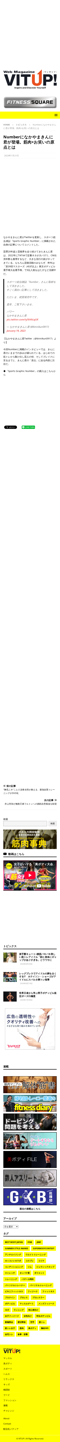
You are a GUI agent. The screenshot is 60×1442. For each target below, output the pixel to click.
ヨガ (7, 1309)
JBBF (39, 1242)
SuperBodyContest (43, 1248)
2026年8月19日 (26, 983)
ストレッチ (10, 1272)
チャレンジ (8, 1410)
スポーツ (7, 1368)
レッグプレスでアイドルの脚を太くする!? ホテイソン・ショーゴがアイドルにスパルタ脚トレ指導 (37, 976)
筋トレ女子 (10, 1328)
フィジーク (33, 1291)
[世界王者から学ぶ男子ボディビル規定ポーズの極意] (10, 996)
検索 (5, 819)
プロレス (24, 1297)
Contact (7, 1423)
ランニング (19, 1309)
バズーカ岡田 (28, 1279)
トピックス (10, 946)
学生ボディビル (43, 1316)
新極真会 (9, 1322)
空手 (32, 1322)
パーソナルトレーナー (15, 1285)
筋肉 (22, 1328)
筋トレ (42, 1322)
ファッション (9, 1400)
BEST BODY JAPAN (14, 1242)
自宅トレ (9, 1334)
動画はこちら (16, 854)
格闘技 (6, 1389)
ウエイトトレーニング (36, 1254)
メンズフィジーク (46, 1303)
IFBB (30, 1242)
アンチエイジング (13, 1254)
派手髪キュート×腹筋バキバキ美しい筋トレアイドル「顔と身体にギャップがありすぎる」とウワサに (37, 956)
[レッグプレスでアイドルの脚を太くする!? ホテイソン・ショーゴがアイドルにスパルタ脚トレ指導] (10, 977)
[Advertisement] (30, 33)
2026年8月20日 (26, 964)
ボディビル (10, 1303)
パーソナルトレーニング (41, 1285)
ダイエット (39, 1272)
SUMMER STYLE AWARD (16, 1248)
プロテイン (10, 1297)
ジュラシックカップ (45, 1266)
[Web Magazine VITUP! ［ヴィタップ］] (30, 84)
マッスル (7, 1358)
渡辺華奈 (22, 1322)
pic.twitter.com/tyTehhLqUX (22, 319)
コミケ (41, 1260)
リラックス (8, 1379)
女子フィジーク (12, 1316)
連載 (6, 1066)
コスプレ (30, 1260)
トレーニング (11, 1279)
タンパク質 (25, 1272)
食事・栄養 (23, 1334)
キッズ (6, 1384)
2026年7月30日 (26, 1000)
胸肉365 (44, 1328)
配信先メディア (10, 1428)
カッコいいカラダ (13, 1260)
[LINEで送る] (28, 427)
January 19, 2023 (16, 330)
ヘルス (6, 1374)
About (6, 1418)
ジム (30, 1266)
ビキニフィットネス (14, 1291)
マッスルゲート (27, 1303)
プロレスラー (38, 1297)
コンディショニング (14, 1266)
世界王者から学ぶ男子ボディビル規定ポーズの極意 (37, 994)
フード (6, 1394)
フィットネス (48, 1291)
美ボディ (32, 1328)
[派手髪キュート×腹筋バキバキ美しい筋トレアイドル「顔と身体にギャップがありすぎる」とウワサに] (10, 957)
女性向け (28, 1316)
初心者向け (33, 1309)
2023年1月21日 (11, 155)
